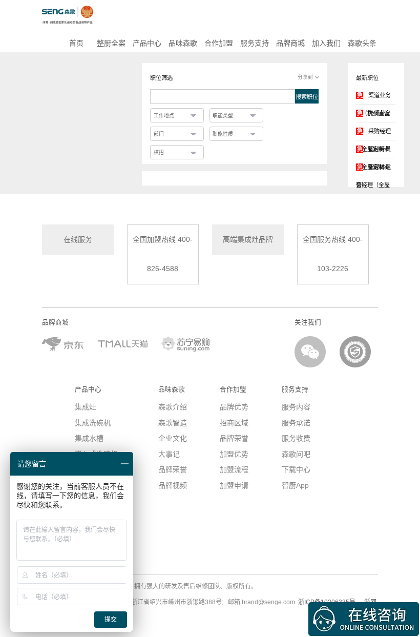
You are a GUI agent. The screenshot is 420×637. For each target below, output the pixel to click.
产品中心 (147, 43)
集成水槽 (89, 438)
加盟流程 (234, 469)
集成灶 (85, 407)
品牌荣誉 (172, 469)
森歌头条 (362, 43)
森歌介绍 (172, 407)
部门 (159, 134)
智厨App (295, 485)
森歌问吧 (296, 454)
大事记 (169, 454)
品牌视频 (172, 485)
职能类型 (223, 115)
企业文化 (172, 438)
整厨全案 (111, 43)
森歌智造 (172, 423)
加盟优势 (234, 454)
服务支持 (254, 43)
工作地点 (164, 115)
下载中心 (296, 469)
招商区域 (234, 423)
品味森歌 (183, 43)
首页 (75, 43)
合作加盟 (218, 43)
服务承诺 (296, 423)
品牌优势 (234, 407)
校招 (159, 152)
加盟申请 (234, 485)
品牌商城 (290, 43)
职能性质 (223, 134)
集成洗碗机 (93, 423)
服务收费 (296, 438)
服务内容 (296, 407)
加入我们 (326, 43)
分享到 (305, 77)
